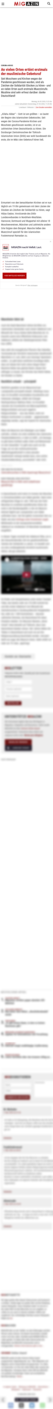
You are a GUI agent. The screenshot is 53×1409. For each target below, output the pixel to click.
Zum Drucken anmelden (44, 107)
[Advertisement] (26, 35)
